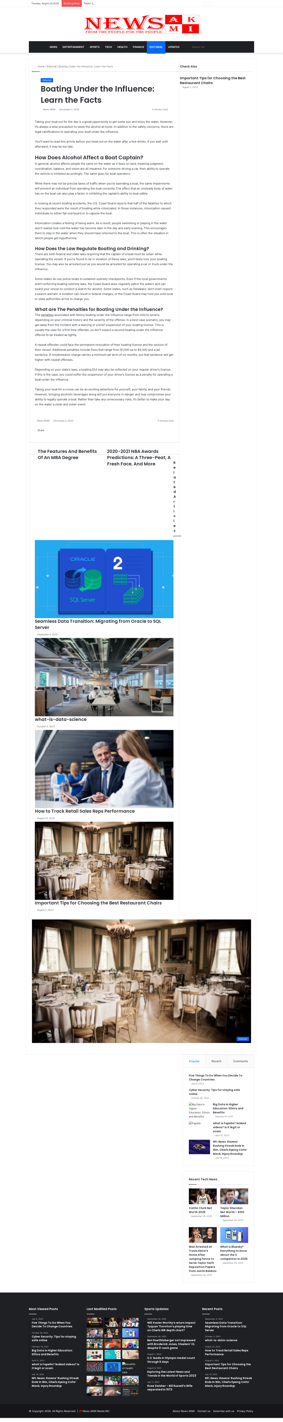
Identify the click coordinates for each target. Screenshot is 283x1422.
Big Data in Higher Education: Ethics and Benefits (228, 1108)
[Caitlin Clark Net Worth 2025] (203, 1196)
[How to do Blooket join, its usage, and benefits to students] (113, 1354)
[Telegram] (9, 1419)
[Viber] (12, 1419)
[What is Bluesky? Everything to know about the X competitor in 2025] (234, 1235)
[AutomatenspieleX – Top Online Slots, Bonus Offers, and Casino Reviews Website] (130, 1391)
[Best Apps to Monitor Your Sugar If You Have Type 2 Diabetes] (113, 1391)
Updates (173, 46)
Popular (194, 1061)
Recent (216, 1061)
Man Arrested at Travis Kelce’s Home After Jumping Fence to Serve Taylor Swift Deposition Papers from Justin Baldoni (202, 1259)
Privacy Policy (245, 1411)
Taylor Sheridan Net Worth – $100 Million (108, 3)
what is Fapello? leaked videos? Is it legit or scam (229, 1127)
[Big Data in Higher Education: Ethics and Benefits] (199, 1110)
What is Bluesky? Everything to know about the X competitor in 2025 (234, 1253)
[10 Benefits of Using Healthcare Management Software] (130, 1368)
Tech (108, 46)
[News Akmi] (141, 24)
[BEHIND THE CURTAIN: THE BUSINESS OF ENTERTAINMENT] (113, 1380)
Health (122, 46)
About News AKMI (184, 1411)
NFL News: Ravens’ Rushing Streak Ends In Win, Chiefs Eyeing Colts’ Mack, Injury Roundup (230, 1148)
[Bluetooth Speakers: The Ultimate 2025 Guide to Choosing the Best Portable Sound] (95, 1355)
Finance (138, 46)
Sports (95, 46)
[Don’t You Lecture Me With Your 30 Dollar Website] (95, 1366)
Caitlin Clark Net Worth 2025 (200, 1210)
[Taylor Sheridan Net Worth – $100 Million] (234, 1196)
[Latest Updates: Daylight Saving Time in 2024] (95, 1391)
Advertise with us (223, 1411)
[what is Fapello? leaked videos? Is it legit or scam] (199, 1128)
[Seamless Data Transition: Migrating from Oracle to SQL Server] (113, 1366)
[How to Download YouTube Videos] (95, 1380)
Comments (240, 1061)
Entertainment (73, 46)
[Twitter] (4, 1419)
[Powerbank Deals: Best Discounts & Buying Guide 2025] (113, 1343)
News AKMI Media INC (96, 1411)
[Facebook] (1, 1419)
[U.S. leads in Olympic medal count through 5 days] (130, 1380)
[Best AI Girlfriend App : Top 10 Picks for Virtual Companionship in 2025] (95, 1322)
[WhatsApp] (6, 1419)
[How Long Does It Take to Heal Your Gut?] (130, 1354)
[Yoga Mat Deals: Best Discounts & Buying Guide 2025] (130, 1343)
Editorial (156, 46)
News (53, 46)
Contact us (203, 1411)
